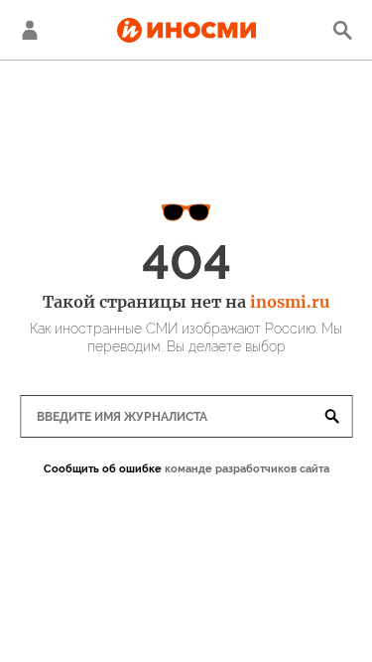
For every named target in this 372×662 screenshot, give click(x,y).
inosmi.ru (289, 302)
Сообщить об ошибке (103, 469)
